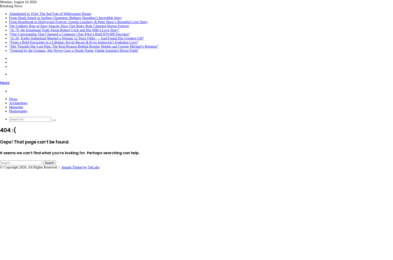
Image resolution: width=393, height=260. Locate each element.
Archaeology (18, 103)
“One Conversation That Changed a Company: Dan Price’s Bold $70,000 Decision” (69, 34)
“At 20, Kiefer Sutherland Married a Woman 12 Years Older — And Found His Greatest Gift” (76, 38)
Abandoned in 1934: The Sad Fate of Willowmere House (50, 14)
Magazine (16, 107)
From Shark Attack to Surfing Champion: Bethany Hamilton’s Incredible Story (65, 18)
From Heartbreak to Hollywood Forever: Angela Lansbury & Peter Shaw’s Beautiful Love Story (78, 22)
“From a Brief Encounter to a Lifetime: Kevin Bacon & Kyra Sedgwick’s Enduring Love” (74, 42)
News (13, 99)
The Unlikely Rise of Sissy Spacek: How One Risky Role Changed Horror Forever (69, 26)
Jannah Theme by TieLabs (80, 167)
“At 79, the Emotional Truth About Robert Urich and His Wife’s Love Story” (64, 30)
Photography (18, 111)
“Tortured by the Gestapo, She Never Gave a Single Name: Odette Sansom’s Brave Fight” (74, 50)
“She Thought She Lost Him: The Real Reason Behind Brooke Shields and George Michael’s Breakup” (84, 46)
